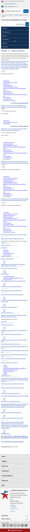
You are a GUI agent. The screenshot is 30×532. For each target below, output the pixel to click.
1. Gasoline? (5, 250)
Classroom (5, 480)
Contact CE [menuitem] (5, 46)
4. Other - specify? (7, 254)
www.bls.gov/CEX (14, 508)
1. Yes (4, 261)
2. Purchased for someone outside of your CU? (13, 278)
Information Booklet (23, 103)
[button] (26, 516)
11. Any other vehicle (7, 99)
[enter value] (24, 234)
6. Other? (5, 374)
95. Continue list (6, 123)
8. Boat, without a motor (8, 93)
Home (3, 456)
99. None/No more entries (9, 100)
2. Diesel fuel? (6, 251)
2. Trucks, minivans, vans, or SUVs (10, 82)
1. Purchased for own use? (8, 276)
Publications (5, 471)
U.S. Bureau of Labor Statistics (13, 11)
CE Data (4, 35)
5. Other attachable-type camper (10, 87)
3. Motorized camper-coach (9, 142)
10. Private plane (6, 97)
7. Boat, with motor (7, 91)
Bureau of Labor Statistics (7, 15)
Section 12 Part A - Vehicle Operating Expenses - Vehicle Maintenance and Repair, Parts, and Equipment (14, 437)
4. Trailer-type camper (8, 85)
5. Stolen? (5, 372)
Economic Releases (7, 476)
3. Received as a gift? (7, 279)
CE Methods (5, 39)
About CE (4, 43)
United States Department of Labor (10, 6)
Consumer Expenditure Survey (20, 15)
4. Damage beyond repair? (8, 371)
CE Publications (6, 32)
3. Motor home (6, 84)
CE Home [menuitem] (4, 28)
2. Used (4, 272)
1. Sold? (4, 365)
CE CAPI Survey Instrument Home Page (13, 441)
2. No (4, 263)
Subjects (4, 461)
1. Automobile (6, 81)
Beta (3, 485)
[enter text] (3, 242)
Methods (3, 16)
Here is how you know (9, 3)
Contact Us (12, 511)
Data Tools (5, 466)
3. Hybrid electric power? (8, 253)
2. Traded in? (5, 366)
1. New (4, 271)
